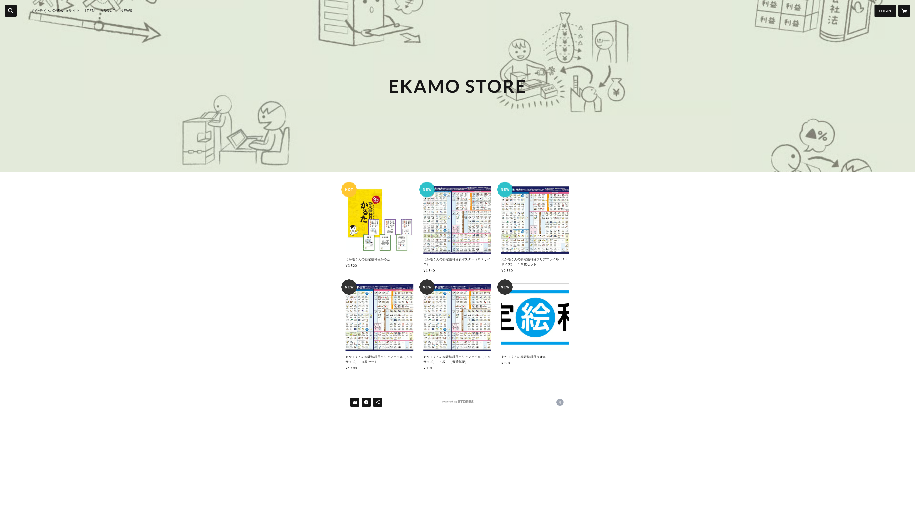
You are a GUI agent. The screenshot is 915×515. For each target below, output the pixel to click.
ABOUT (108, 10)
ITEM (90, 10)
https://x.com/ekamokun (560, 402)
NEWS (126, 10)
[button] (885, 11)
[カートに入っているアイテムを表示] (904, 11)
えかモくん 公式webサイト (55, 10)
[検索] (11, 11)
